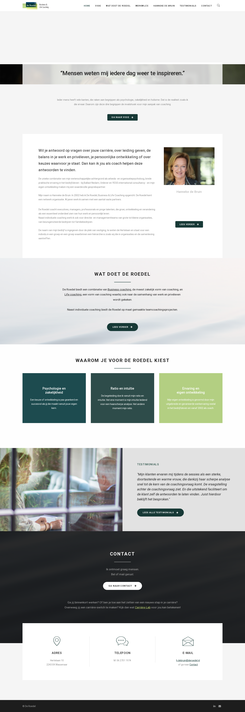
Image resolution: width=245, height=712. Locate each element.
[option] (183, 489)
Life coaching (73, 294)
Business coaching (119, 289)
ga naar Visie (121, 117)
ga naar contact (120, 586)
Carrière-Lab (142, 607)
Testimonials (188, 6)
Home (87, 6)
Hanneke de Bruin (164, 6)
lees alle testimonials (159, 512)
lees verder (187, 224)
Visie (98, 6)
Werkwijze (142, 6)
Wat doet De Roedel (118, 6)
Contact (206, 6)
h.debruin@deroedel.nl (188, 660)
